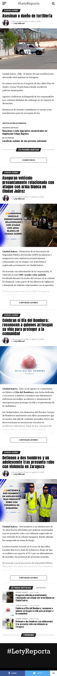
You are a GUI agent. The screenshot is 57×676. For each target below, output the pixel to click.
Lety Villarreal (19, 23)
